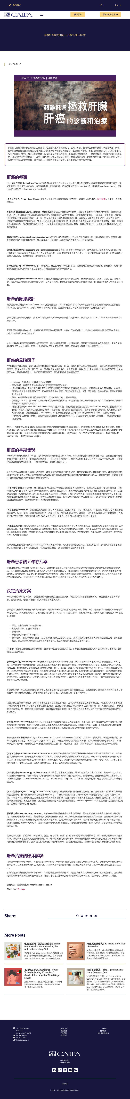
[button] (101, 5)
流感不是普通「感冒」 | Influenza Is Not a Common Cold (105, 971)
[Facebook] (54, 1070)
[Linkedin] (65, 1070)
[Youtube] (70, 1070)
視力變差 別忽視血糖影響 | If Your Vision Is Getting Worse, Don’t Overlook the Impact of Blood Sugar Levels (42, 973)
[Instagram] (60, 1070)
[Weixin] (76, 1070)
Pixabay (21, 889)
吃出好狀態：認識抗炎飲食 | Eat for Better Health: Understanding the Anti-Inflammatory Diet (42, 946)
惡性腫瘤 (101, 199)
